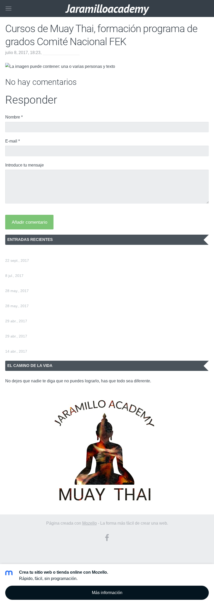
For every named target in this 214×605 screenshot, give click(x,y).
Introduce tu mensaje (24, 165)
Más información (107, 592)
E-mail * (12, 141)
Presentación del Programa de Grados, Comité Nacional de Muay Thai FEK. (75, 299)
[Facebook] (107, 537)
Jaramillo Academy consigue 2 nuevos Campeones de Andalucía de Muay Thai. (79, 345)
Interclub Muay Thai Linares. (31, 330)
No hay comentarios (61, 52)
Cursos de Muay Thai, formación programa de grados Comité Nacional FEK (75, 269)
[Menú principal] (8, 8)
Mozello (89, 523)
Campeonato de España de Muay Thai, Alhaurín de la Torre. (60, 314)
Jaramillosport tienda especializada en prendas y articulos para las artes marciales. (82, 254)
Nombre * (14, 117)
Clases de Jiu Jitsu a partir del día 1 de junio (46, 284)
